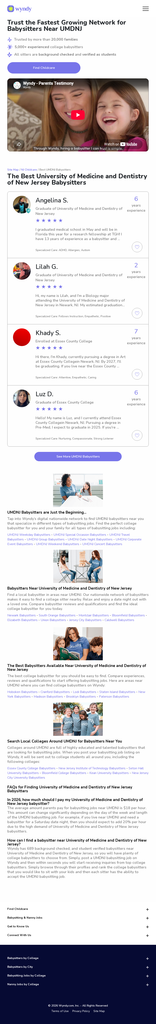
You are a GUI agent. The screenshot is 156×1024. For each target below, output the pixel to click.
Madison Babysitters (48, 696)
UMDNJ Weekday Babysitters (28, 535)
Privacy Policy (81, 1011)
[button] (78, 115)
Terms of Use (60, 1011)
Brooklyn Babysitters (81, 696)
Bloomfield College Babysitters (64, 773)
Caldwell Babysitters (119, 620)
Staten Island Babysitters (117, 692)
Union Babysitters (53, 620)
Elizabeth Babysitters (22, 620)
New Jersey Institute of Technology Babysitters (92, 768)
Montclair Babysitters (94, 615)
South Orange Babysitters (57, 615)
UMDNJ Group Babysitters (46, 539)
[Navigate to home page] (19, 8)
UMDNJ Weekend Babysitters (57, 544)
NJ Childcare (29, 170)
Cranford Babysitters (55, 692)
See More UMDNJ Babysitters (78, 456)
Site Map (13, 170)
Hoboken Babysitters (22, 692)
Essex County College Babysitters (31, 768)
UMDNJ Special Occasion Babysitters (79, 535)
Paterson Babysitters (114, 696)
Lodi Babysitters (84, 692)
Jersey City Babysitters (85, 620)
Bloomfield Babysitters (128, 615)
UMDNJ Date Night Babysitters (90, 539)
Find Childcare (44, 68)
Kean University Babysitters (109, 773)
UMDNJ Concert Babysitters (102, 544)
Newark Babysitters (21, 615)
